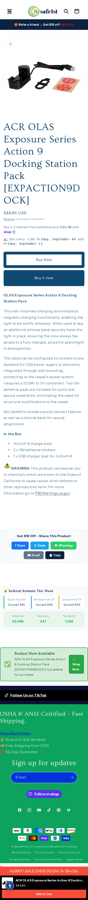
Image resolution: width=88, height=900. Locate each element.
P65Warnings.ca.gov (52, 493)
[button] (9, 11)
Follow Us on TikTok (28, 695)
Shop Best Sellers (15, 733)
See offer (67, 24)
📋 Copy (55, 555)
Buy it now (44, 278)
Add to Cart (44, 894)
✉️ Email (33, 555)
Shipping (9, 219)
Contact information (48, 859)
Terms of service (69, 852)
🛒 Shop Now (76, 664)
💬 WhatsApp (63, 545)
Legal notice (74, 859)
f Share (20, 545)
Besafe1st (20, 846)
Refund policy (21, 852)
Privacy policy (44, 852)
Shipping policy (19, 859)
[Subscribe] (72, 777)
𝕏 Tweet (39, 545)
